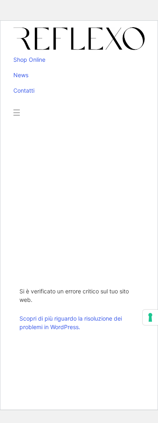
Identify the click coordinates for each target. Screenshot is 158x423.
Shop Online (29, 59)
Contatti (23, 90)
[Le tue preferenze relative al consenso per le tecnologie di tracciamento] (150, 317)
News (20, 75)
